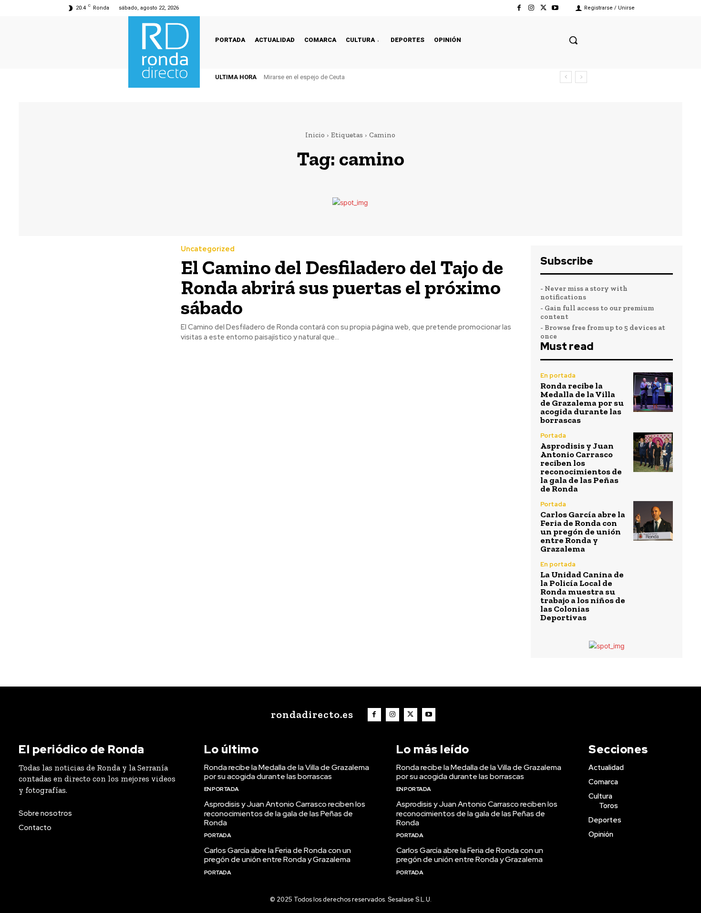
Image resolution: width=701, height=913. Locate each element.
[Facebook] (519, 8)
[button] (573, 40)
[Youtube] (555, 8)
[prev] (566, 77)
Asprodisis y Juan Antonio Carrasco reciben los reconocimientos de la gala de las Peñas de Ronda (581, 467)
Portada (553, 435)
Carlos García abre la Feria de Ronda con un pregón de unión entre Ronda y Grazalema (582, 531)
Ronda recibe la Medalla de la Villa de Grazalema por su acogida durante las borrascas (582, 402)
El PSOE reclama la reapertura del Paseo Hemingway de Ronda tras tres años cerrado (388, 77)
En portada (558, 375)
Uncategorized (208, 249)
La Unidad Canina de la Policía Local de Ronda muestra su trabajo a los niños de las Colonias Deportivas (582, 596)
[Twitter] (543, 8)
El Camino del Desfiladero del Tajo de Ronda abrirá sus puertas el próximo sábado (342, 287)
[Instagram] (531, 8)
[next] (581, 77)
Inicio (315, 135)
